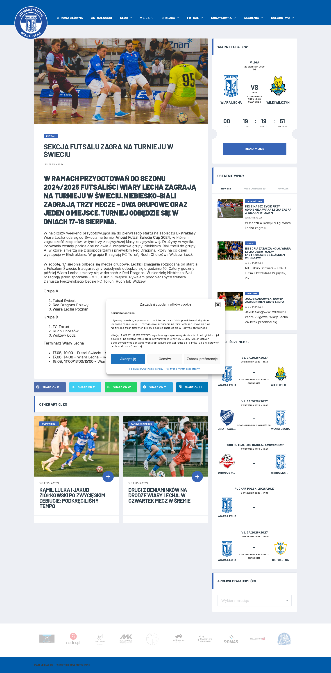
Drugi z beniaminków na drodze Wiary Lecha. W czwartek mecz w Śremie (159, 495)
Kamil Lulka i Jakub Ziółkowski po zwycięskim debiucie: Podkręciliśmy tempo (72, 497)
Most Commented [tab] (254, 188)
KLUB (124, 18)
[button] (218, 304)
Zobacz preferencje (202, 359)
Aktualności (101, 18)
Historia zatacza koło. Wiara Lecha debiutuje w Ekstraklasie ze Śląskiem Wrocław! (268, 253)
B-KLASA (168, 18)
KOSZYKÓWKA (221, 18)
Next (296, 640)
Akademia (251, 18)
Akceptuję (128, 359)
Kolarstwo (280, 18)
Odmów (165, 359)
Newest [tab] (226, 188)
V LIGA (145, 18)
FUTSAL (193, 18)
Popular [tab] (282, 188)
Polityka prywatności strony (146, 368)
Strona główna (70, 18)
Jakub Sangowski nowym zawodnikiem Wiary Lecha (264, 300)
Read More (254, 149)
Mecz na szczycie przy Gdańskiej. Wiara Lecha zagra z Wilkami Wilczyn (268, 209)
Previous (34, 640)
